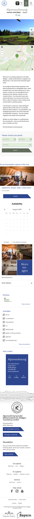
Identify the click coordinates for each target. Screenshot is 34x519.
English (20, 503)
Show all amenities (24, 344)
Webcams (9, 474)
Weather (16, 474)
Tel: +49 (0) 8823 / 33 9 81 (11, 429)
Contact (19, 482)
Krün (16, 466)
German (14, 503)
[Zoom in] (2, 50)
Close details (5, 190)
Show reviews (26, 304)
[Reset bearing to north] (2, 55)
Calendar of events (24, 474)
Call (9, 377)
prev (31, 29)
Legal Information (12, 499)
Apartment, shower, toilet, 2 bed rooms (16, 188)
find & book (12, 482)
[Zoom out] (2, 52)
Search (15, 150)
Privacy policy (22, 499)
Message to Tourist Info (10, 434)
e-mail (16, 377)
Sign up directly (8, 454)
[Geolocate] (32, 50)
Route (23, 377)
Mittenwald (11, 466)
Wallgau (22, 466)
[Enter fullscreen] (2, 47)
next (31, 34)
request (15, 196)
